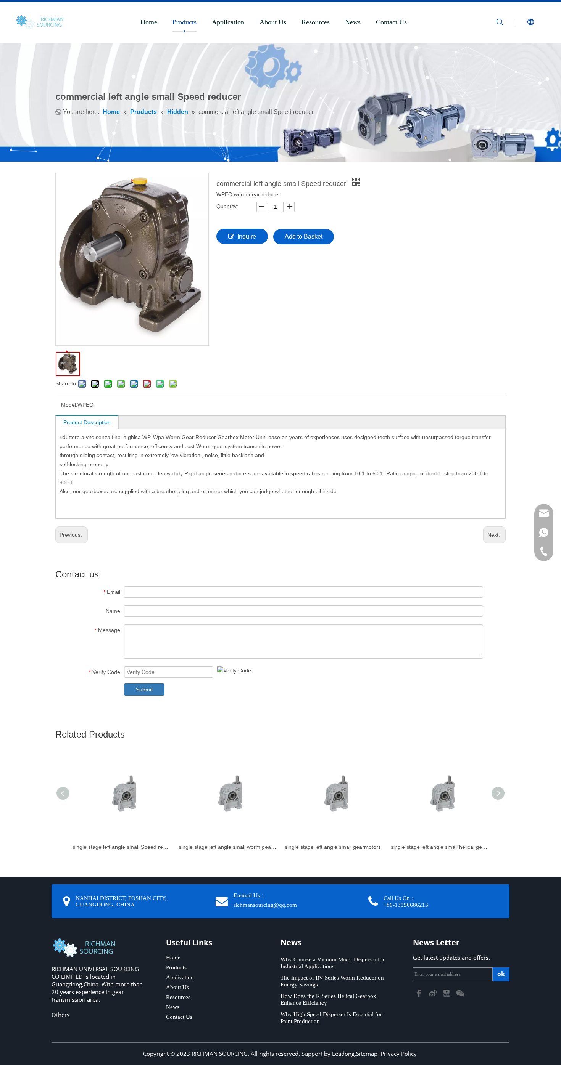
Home (148, 22)
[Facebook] (420, 993)
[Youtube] (447, 993)
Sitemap (366, 1053)
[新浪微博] (433, 993)
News (353, 22)
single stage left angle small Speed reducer (122, 847)
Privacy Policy (398, 1053)
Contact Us (391, 22)
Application (228, 22)
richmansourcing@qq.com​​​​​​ (265, 905)
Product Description (87, 422)
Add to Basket (303, 236)
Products (184, 22)
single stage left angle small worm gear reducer (228, 847)
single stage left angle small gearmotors (333, 847)
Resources (315, 22)
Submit (144, 689)
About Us (273, 22)
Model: (69, 405)
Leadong (343, 1053)
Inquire (246, 236)
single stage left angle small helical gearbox (440, 847)
